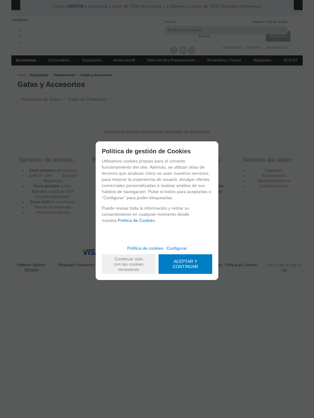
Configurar (177, 248)
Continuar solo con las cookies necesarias (129, 264)
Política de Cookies (136, 220)
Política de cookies (145, 248)
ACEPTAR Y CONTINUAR (185, 264)
